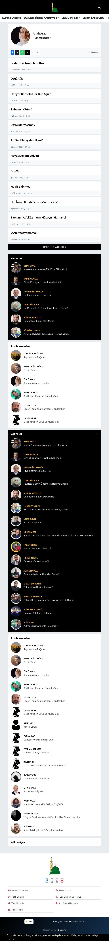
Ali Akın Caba (31, 571)
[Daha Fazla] (27, 52)
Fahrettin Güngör (33, 292)
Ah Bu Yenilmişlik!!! (33, 791)
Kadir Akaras (31, 279)
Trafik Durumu (17, 897)
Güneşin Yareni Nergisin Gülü (39, 739)
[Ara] (99, 7)
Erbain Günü (30, 370)
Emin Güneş (30, 788)
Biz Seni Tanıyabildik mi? (27, 140)
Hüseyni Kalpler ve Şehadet (38, 613)
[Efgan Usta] (16, 407)
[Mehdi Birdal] (16, 559)
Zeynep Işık (29, 762)
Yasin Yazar (30, 801)
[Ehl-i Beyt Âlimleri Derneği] (54, 7)
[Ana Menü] (9, 7)
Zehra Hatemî (31, 814)
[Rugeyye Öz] (16, 776)
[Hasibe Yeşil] (16, 420)
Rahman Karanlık (33, 597)
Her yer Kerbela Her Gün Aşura (31, 94)
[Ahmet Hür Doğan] (16, 368)
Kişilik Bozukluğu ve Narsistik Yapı (41, 396)
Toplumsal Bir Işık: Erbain (36, 778)
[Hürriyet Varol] (16, 332)
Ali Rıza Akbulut (32, 317)
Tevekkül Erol (31, 304)
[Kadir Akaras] (16, 280)
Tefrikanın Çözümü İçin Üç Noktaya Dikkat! (45, 765)
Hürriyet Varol (32, 330)
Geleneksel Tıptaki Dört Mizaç (39, 321)
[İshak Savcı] (16, 267)
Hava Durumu (65, 890)
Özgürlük (17, 78)
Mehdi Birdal (31, 558)
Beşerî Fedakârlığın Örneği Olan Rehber (44, 409)
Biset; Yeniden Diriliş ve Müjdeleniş (41, 421)
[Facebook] (47, 880)
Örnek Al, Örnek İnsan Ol (36, 561)
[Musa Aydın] (16, 520)
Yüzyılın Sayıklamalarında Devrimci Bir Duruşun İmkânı (52, 817)
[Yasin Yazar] (16, 802)
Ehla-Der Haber (70, 17)
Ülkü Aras (29, 379)
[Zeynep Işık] (16, 763)
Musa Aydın (30, 519)
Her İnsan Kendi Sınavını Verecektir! (34, 202)
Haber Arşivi (17, 910)
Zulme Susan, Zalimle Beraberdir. (41, 626)
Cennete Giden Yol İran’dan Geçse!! (41, 574)
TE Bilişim (61, 930)
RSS (30, 921)
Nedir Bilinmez (20, 186)
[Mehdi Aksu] (16, 533)
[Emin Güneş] (16, 789)
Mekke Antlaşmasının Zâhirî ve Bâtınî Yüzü (45, 269)
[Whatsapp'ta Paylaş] (22, 52)
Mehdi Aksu (30, 532)
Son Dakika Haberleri (68, 903)
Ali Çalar (29, 622)
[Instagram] (57, 880)
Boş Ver (16, 171)
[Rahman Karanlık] (16, 598)
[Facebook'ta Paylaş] (12, 52)
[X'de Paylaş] (17, 52)
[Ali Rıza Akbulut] (16, 319)
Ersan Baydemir (32, 584)
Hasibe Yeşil (30, 418)
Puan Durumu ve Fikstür (70, 897)
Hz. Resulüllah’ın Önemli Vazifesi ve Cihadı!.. (46, 308)
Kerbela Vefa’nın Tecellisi (27, 63)
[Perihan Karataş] (16, 750)
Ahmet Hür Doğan (33, 366)
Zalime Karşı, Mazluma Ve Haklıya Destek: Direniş (49, 600)
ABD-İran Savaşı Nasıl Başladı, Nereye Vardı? (46, 334)
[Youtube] (62, 880)
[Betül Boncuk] (16, 394)
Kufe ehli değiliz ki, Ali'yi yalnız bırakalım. (44, 830)
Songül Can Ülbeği (34, 354)
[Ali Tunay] (16, 828)
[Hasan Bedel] (16, 546)
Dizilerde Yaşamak (23, 125)
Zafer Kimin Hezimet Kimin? (38, 587)
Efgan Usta (30, 405)
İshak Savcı (29, 266)
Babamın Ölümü (21, 109)
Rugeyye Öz (30, 775)
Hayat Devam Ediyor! (25, 155)
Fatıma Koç (29, 736)
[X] (52, 880)
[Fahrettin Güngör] (16, 293)
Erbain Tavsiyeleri (32, 522)
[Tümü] (97, 258)
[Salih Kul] (16, 724)
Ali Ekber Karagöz (33, 609)
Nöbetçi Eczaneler (20, 890)
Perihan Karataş (32, 749)
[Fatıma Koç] (16, 737)
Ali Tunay (29, 826)
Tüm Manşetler (18, 903)
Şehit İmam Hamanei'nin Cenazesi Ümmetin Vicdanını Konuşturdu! (58, 535)
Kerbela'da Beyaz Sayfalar (37, 752)
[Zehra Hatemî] (16, 815)
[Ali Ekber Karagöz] (16, 611)
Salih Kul (29, 723)
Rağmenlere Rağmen (35, 357)
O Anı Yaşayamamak (24, 232)
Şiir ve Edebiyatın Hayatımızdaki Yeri (42, 282)
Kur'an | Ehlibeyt (11, 17)
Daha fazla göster (54, 247)
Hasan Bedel (30, 545)
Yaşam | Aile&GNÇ (93, 17)
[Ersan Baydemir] (16, 585)
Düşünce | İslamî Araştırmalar (41, 17)
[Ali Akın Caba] (16, 572)
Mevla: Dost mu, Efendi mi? (38, 548)
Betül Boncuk (31, 392)
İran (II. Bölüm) (31, 726)
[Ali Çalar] (16, 624)
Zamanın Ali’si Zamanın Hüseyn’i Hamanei (38, 217)
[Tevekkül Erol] (16, 306)
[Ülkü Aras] (16, 381)
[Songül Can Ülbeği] (16, 355)
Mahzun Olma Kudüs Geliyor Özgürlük (43, 804)
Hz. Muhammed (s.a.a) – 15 (37, 295)
